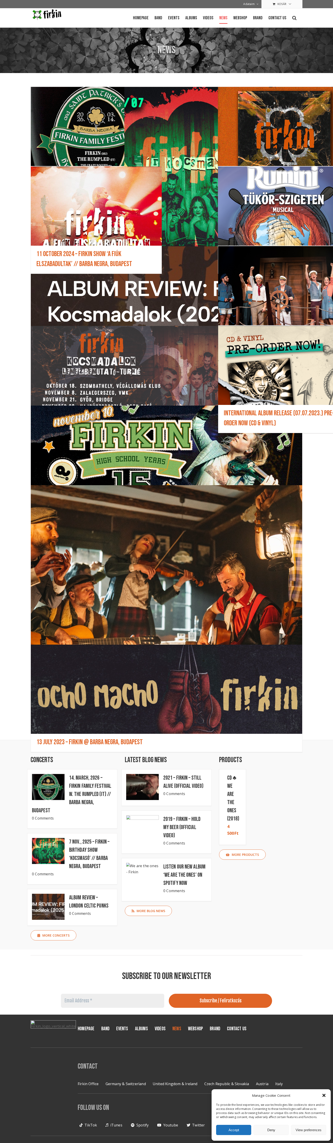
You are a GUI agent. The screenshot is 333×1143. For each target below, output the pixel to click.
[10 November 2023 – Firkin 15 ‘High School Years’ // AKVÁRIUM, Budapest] (166, 459)
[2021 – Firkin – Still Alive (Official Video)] (142, 787)
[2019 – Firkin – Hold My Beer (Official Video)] (142, 828)
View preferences (308, 1130)
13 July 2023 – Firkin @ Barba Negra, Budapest (89, 742)
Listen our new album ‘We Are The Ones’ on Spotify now (184, 875)
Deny (271, 1130)
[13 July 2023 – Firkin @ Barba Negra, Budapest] (166, 698)
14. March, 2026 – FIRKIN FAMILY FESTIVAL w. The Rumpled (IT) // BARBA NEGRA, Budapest (71, 794)
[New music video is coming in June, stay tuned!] (166, 597)
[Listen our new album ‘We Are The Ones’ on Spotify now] (142, 876)
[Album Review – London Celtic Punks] (166, 300)
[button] (324, 1095)
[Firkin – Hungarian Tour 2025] (166, 379)
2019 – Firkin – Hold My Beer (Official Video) (181, 827)
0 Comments (43, 818)
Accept (234, 1130)
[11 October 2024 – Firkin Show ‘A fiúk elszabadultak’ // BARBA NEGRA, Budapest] (96, 220)
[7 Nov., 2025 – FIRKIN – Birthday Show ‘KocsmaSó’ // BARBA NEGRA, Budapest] (189, 199)
